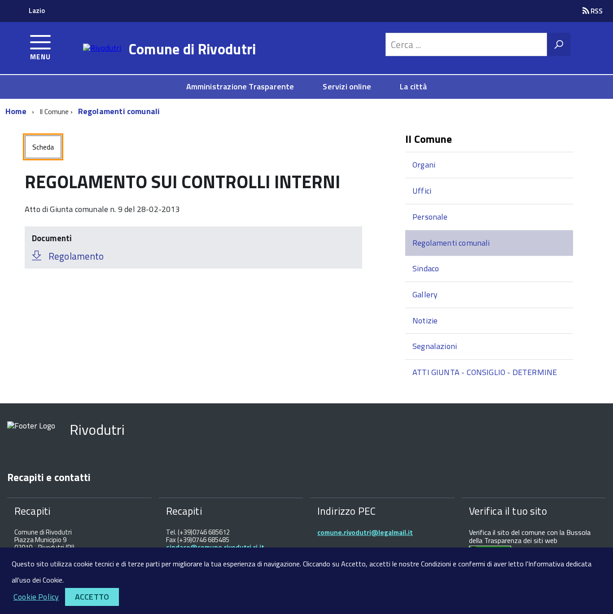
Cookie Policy (36, 597)
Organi (423, 165)
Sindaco (425, 268)
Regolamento (76, 256)
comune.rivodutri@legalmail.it (365, 532)
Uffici (421, 191)
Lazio (37, 10)
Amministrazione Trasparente (240, 86)
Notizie (425, 320)
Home (15, 111)
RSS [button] (596, 11)
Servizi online (347, 86)
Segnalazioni (434, 346)
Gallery (425, 294)
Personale (430, 217)
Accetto (92, 597)
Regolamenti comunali (119, 111)
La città (413, 86)
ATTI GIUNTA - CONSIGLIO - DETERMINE (484, 372)
